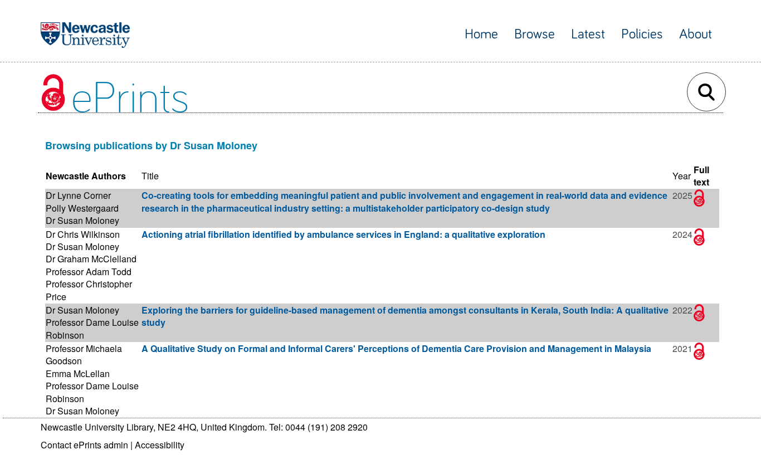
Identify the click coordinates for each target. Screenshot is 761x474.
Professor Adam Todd (88, 271)
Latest (588, 34)
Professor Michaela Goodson (84, 354)
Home (481, 34)
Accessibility (159, 444)
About (695, 34)
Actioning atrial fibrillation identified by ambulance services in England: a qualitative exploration (343, 234)
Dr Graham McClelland (91, 258)
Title (150, 175)
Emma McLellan (78, 373)
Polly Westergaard (82, 208)
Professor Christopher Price (89, 289)
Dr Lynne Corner (78, 195)
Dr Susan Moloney (82, 220)
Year (681, 175)
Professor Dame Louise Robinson (92, 328)
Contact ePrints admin (84, 444)
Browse (534, 34)
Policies (642, 34)
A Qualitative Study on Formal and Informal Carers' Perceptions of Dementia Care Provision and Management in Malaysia (396, 348)
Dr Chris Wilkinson (83, 234)
